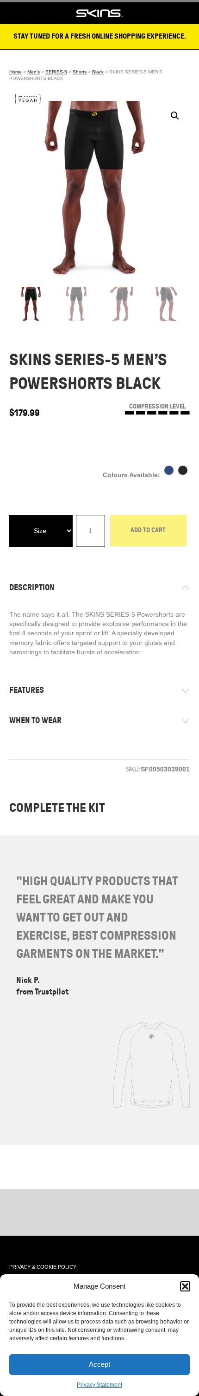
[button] (185, 1286)
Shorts (80, 71)
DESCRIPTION (32, 587)
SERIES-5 (56, 71)
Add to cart (148, 530)
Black (98, 71)
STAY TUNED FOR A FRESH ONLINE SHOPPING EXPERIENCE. (99, 36)
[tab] (99, 587)
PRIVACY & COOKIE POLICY (42, 1267)
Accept (99, 1364)
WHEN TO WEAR (35, 720)
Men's (33, 71)
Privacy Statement (99, 1385)
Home (15, 71)
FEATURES (26, 690)
